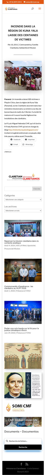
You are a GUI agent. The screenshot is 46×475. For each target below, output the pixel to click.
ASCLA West (21, 245)
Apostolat (31, 245)
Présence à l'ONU (23, 291)
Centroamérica (25, 44)
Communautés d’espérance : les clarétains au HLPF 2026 (18, 287)
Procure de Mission (12, 248)
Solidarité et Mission (27, 48)
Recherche (23, 447)
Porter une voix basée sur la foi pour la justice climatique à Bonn (21, 329)
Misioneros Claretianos (16, 468)
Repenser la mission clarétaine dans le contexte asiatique (21, 242)
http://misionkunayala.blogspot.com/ (23, 130)
